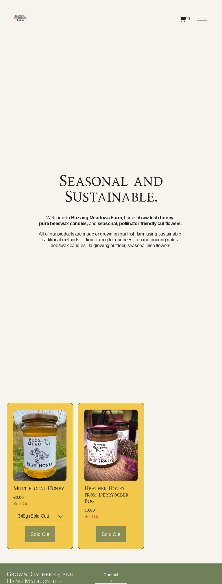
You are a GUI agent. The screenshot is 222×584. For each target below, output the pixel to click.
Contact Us (110, 577)
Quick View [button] (40, 470)
